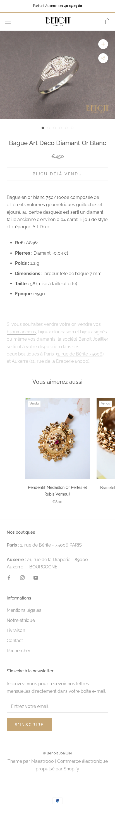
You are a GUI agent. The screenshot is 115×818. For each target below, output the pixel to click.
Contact (15, 640)
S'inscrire (29, 724)
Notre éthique (21, 620)
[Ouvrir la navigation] (8, 21)
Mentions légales (24, 610)
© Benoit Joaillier (57, 753)
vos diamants (42, 339)
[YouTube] (35, 577)
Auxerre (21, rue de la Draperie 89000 (50, 361)
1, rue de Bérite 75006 (79, 354)
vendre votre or (59, 324)
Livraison (16, 630)
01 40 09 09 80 (70, 6)
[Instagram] (22, 577)
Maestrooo (42, 761)
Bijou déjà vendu (57, 174)
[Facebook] (9, 577)
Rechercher (18, 650)
